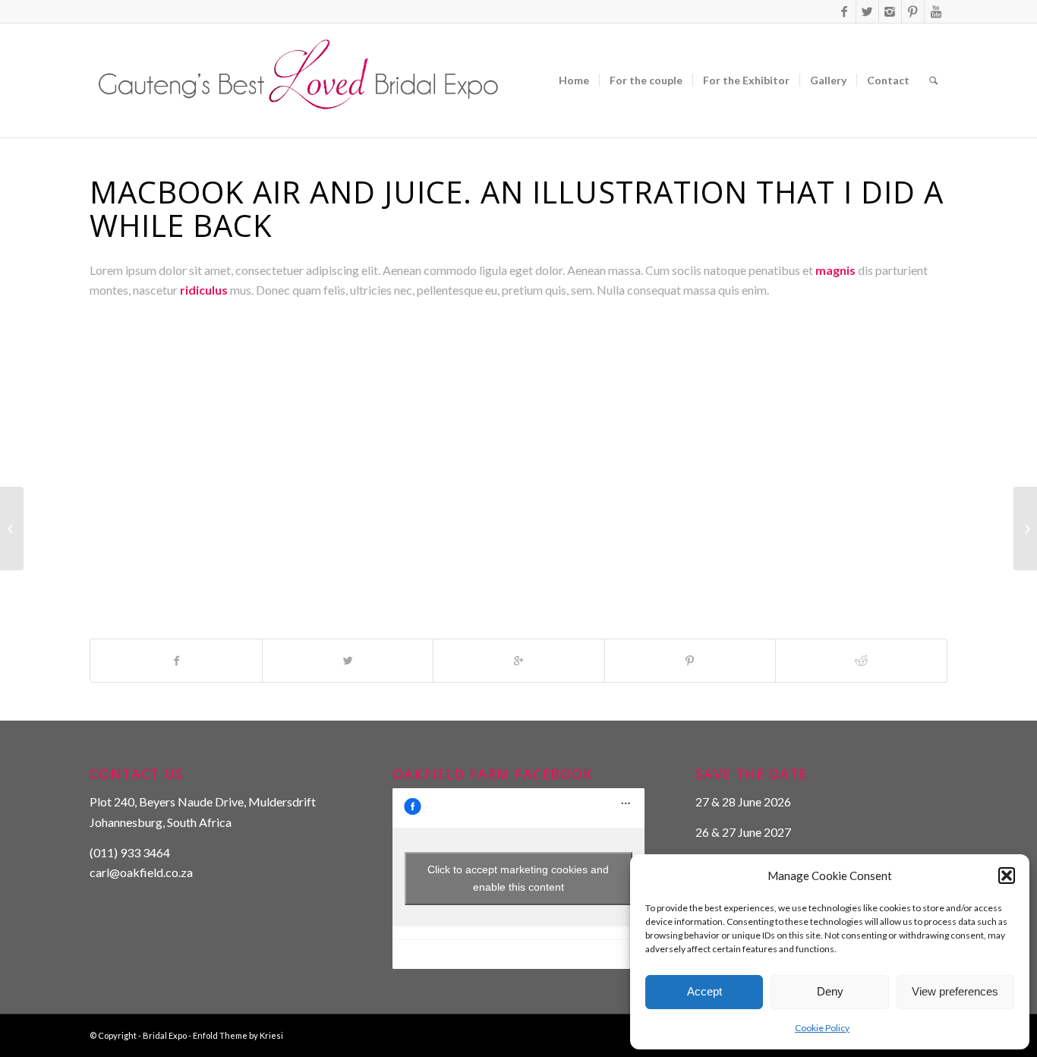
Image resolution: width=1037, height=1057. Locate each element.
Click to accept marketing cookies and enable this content (518, 878)
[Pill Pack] (12, 528)
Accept (704, 991)
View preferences (955, 991)
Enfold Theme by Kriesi (238, 1035)
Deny (830, 991)
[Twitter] (867, 11)
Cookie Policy (822, 1027)
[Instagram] (890, 11)
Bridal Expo (165, 1035)
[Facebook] (845, 11)
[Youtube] (936, 11)
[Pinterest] (913, 11)
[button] (1006, 875)
